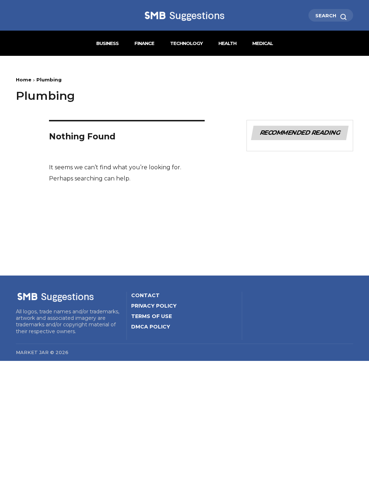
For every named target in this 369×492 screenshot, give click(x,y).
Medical (262, 43)
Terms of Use (151, 316)
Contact (145, 295)
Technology (186, 43)
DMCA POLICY (150, 326)
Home (23, 79)
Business (107, 43)
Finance (144, 43)
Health (227, 43)
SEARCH (326, 15)
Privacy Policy (154, 306)
